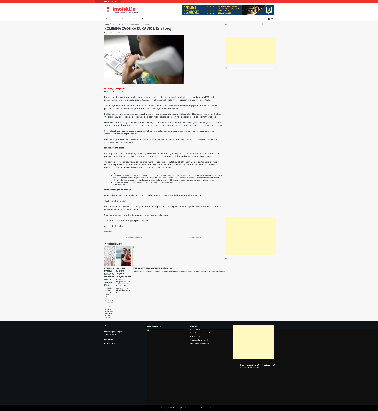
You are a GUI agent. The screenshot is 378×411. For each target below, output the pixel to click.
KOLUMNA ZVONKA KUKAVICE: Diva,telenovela (123, 272)
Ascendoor (196, 408)
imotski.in (119, 33)
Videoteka (136, 19)
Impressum (108, 339)
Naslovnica (109, 19)
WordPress (213, 408)
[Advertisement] (250, 50)
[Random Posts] (269, 18)
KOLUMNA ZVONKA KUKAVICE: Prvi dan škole (153, 268)
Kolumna (107, 232)
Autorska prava (146, 19)
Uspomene (125, 19)
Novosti (117, 19)
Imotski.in (124, 9)
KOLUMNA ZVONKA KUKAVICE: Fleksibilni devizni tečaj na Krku (109, 276)
